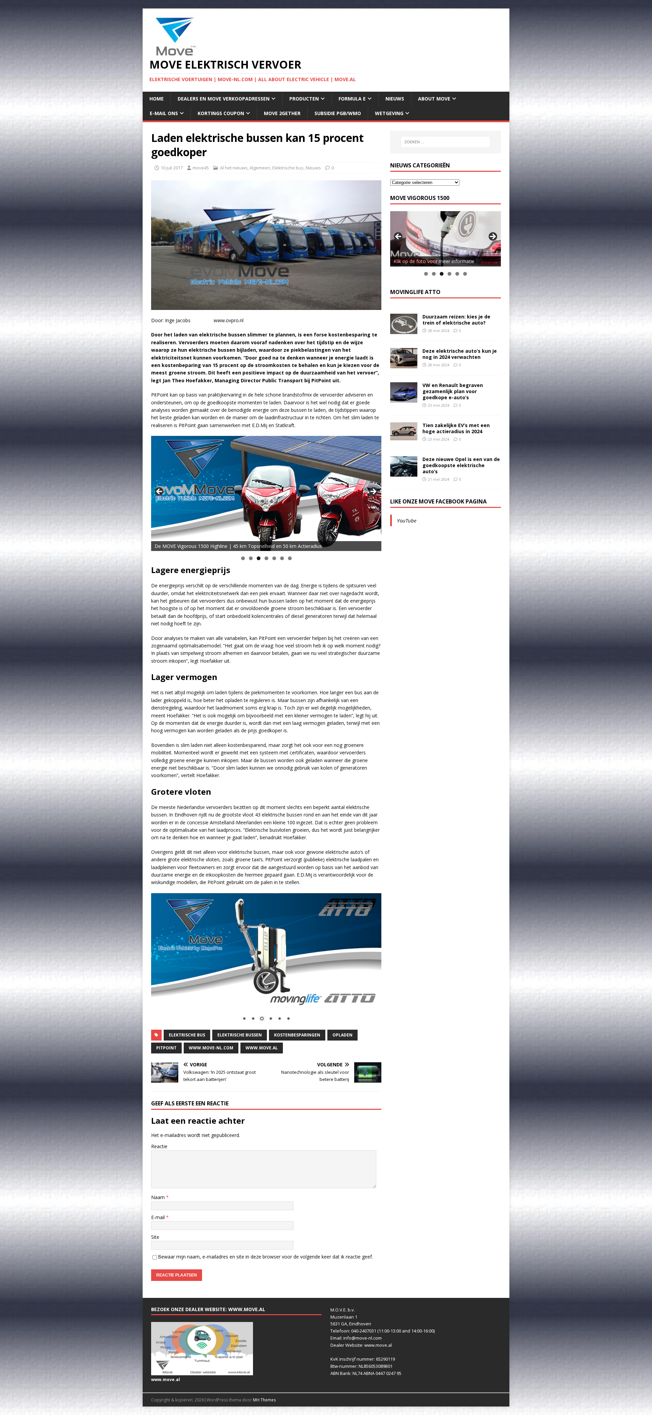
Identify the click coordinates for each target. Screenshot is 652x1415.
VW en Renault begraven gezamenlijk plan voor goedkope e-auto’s (452, 391)
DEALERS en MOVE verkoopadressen (224, 98)
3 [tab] (258, 558)
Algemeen (260, 168)
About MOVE (434, 98)
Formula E (352, 98)
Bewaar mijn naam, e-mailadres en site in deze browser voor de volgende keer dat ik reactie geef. (265, 1256)
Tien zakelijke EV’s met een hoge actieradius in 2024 (456, 428)
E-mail (158, 1217)
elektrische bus (187, 1035)
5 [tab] (274, 558)
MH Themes (264, 1400)
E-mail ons (164, 113)
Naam (158, 1197)
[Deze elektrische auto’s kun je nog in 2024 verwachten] (403, 364)
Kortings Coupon (221, 113)
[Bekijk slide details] (266, 493)
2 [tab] (251, 558)
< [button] (160, 492)
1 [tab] (243, 558)
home (156, 98)
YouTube (406, 520)
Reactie (159, 1146)
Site (155, 1237)
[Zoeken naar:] (445, 142)
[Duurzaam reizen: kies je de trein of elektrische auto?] (403, 330)
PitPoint (166, 1048)
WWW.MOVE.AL (262, 1048)
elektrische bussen (239, 1035)
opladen (342, 1035)
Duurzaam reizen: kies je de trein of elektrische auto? (456, 319)
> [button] (373, 492)
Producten (304, 98)
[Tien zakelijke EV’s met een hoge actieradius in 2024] (403, 436)
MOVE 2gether (282, 113)
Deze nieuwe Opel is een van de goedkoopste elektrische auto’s (461, 465)
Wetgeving (389, 113)
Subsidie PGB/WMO (337, 113)
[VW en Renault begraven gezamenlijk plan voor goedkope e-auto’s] (403, 398)
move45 (201, 168)
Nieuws (394, 98)
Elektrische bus (288, 168)
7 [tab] (290, 558)
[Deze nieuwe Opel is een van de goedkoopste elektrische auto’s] (403, 472)
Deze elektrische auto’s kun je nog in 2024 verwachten (459, 354)
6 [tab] (282, 558)
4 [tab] (266, 558)
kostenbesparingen (297, 1035)
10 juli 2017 (172, 168)
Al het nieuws (234, 168)
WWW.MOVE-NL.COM (211, 1048)
